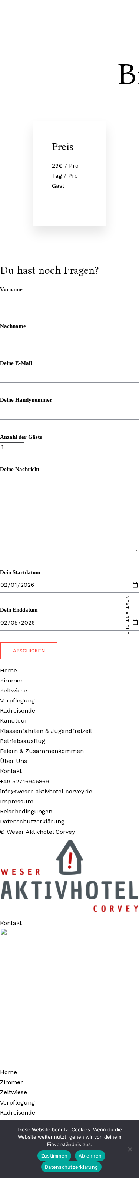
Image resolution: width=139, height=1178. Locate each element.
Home (8, 1072)
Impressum (16, 801)
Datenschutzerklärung (32, 821)
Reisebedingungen (26, 811)
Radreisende (17, 1112)
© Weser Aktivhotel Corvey (37, 831)
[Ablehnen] (129, 1149)
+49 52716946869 (24, 781)
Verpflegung (17, 1102)
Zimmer (11, 1082)
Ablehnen (90, 1156)
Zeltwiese (13, 1092)
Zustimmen (54, 1156)
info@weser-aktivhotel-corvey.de (46, 791)
